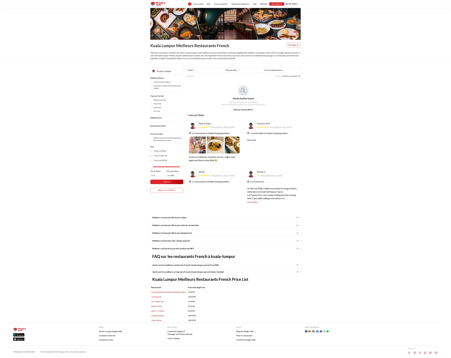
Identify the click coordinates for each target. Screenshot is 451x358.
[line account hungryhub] (436, 352)
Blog (208, 4)
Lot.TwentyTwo (157, 301)
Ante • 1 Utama (157, 311)
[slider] (151, 167)
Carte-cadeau (198, 4)
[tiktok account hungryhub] (430, 352)
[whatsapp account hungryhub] (425, 353)
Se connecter (277, 4)
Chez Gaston (156, 320)
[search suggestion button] (189, 4)
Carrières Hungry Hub (245, 340)
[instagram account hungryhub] (414, 352)
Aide (254, 4)
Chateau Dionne (157, 315)
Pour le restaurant (220, 4)
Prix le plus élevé (172, 171)
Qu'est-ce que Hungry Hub (110, 331)
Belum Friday (156, 306)
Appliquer (166, 182)
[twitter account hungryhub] (420, 353)
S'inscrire (263, 4)
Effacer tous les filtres (243, 109)
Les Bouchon (156, 297)
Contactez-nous (106, 340)
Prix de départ (155, 171)
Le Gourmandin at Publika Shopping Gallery (168, 292)
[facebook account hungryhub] (409, 352)
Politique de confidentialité (24, 352)
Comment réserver (107, 335)
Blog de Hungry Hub (245, 331)
